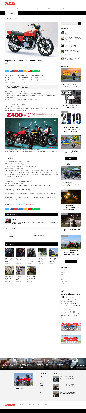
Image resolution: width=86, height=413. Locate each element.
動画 (75, 313)
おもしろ (55, 8)
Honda (78, 294)
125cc (69, 294)
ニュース (25, 8)
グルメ (68, 8)
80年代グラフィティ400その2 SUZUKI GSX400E (22, 204)
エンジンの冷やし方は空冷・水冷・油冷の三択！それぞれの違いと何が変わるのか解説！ (73, 32)
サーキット (72, 301)
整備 (62, 316)
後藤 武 (14, 219)
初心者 (72, 313)
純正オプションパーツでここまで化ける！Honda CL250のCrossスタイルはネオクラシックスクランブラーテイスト (73, 45)
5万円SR (63, 294)
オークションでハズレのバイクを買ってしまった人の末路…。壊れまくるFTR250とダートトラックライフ (73, 51)
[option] (8, 364)
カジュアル (72, 299)
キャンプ (68, 301)
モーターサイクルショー (65, 312)
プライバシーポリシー (48, 404)
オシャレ (77, 297)
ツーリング (77, 303)
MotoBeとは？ (21, 404)
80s (14, 228)
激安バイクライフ (72, 316)
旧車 (65, 315)
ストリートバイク (69, 303)
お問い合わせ (40, 404)
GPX (76, 294)
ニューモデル (71, 306)
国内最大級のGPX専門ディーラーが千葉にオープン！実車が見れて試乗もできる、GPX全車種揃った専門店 (73, 58)
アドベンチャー (66, 297)
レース (77, 312)
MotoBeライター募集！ (30, 404)
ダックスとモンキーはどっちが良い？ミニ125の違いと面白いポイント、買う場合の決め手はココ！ (73, 38)
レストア (73, 312)
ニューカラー (64, 306)
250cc (73, 294)
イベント (71, 297)
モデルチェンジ (77, 310)
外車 (78, 314)
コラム (32, 8)
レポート (17, 8)
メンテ (62, 8)
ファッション (40, 8)
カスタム (48, 8)
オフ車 (68, 299)
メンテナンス (69, 310)
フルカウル (77, 308)
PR (62, 297)
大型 (80, 313)
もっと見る (71, 158)
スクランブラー (77, 301)
